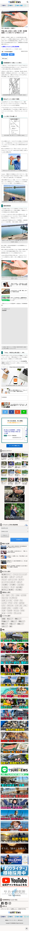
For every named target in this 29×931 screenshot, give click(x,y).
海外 (11, 626)
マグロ (22, 610)
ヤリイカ (16, 610)
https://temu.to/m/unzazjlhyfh (16, 367)
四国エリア (20, 624)
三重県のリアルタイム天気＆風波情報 (10, 46)
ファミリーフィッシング (20, 574)
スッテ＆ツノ (5, 587)
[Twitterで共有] (5, 412)
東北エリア (10, 618)
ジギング (19, 582)
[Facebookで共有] (11, 412)
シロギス (15, 608)
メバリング (19, 577)
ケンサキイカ (13, 598)
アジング (4, 579)
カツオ (3, 613)
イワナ (15, 603)
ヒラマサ (23, 595)
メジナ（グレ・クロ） (21, 605)
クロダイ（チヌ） (6, 608)
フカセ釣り (5, 584)
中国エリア (13, 624)
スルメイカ (5, 598)
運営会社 (7, 920)
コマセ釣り (13, 584)
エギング (12, 577)
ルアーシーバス (12, 579)
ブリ (12, 595)
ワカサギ (9, 610)
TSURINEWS (13, 923)
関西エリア (5, 624)
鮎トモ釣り (5, 577)
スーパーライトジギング (8, 582)
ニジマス (4, 603)
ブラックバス (17, 613)
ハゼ (21, 608)
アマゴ (10, 603)
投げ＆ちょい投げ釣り (8, 589)
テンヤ (12, 587)
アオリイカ (10, 605)
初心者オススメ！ (6, 574)
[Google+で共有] (17, 412)
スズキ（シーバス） (7, 600)
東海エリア (22, 621)
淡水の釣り (4, 54)
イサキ (17, 595)
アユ (21, 600)
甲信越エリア (5, 621)
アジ (3, 595)
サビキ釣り (19, 589)
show (6, 58)
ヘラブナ (9, 613)
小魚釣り (11, 54)
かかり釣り (19, 587)
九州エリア (5, 626)
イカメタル (20, 584)
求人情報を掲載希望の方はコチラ (14, 422)
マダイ (8, 595)
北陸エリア (14, 621)
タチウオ (21, 603)
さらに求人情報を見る (14, 445)
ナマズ (16, 600)
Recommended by (22, 520)
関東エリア (18, 618)
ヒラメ (3, 605)
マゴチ (3, 610)
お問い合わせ (20, 920)
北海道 (3, 618)
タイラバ (21, 579)
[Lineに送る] (24, 412)
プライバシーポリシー (13, 920)
